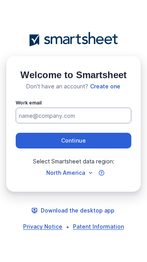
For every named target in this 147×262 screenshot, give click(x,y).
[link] (105, 86)
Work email (29, 103)
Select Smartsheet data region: (73, 161)
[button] (73, 140)
